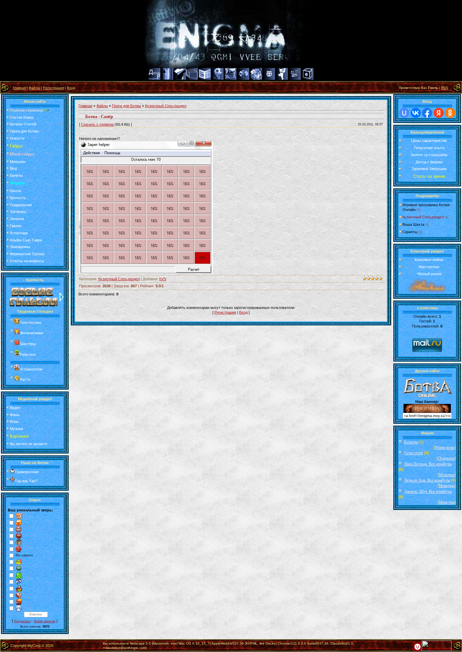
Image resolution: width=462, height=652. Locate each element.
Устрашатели (31, 369)
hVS (162, 279)
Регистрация (53, 88)
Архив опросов (44, 621)
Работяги (28, 355)
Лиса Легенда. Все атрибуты (428, 464)
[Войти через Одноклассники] (450, 113)
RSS (444, 88)
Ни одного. (25, 555)
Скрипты (409, 232)
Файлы (34, 88)
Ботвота (411, 442)
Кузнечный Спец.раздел (165, 106)
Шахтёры (28, 344)
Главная (19, 88)
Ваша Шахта (413, 224)
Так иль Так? (26, 481)
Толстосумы (30, 322)
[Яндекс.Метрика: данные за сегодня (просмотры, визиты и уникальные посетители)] (437, 646)
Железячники (31, 333)
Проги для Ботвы (126, 106)
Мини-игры (445, 447)
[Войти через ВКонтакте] (416, 113)
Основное (446, 458)
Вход (71, 88)
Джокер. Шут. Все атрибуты (428, 491)
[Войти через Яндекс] (439, 113)
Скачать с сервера (97, 124)
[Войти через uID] (404, 113)
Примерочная (27, 472)
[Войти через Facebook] (427, 113)
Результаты (22, 621)
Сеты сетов (413, 453)
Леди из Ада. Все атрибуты (427, 480)
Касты (25, 379)
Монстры (447, 475)
